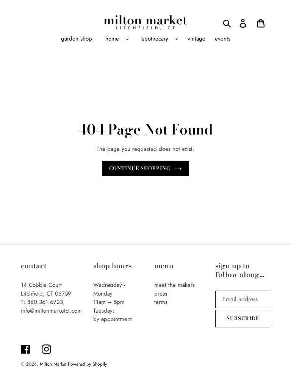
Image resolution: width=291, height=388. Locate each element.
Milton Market (54, 364)
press (160, 293)
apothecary (155, 38)
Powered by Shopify (87, 364)
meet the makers (174, 285)
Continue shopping (140, 168)
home (112, 38)
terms (160, 302)
